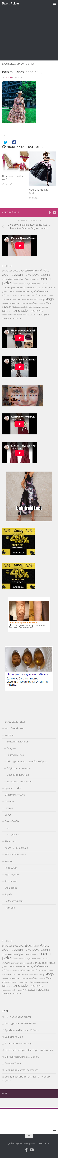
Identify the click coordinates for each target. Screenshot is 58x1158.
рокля (46, 315)
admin (8, 77)
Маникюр (9, 861)
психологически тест (12, 315)
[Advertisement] (29, 30)
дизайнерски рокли (25, 288)
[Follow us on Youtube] (54, 212)
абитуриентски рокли (22, 274)
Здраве (8, 894)
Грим (7, 828)
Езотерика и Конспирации (19, 1043)
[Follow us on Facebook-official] (49, 212)
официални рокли (16, 311)
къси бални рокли (15, 299)
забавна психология (11, 295)
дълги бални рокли (45, 287)
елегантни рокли (24, 291)
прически (37, 310)
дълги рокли (8, 291)
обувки (35, 303)
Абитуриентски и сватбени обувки (27, 761)
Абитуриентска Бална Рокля (20, 1023)
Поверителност (14, 901)
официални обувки (21, 307)
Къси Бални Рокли (14, 728)
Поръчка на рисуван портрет (21, 1070)
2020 (15, 270)
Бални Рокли (10, 3)
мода (49, 299)
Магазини (10, 907)
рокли (40, 314)
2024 (21, 270)
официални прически (38, 307)
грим (6, 287)
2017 (4, 271)
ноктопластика (23, 303)
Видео (8, 814)
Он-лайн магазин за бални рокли (22, 1057)
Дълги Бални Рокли (15, 721)
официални (8, 307)
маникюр (39, 299)
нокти (13, 303)
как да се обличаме (35, 295)
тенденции (8, 318)
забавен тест (40, 291)
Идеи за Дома (12, 874)
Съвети (9, 801)
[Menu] (54, 3)
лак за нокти (28, 299)
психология (29, 314)
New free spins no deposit (18, 1017)
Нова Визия (11, 868)
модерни (6, 303)
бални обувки (16, 279)
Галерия (9, 808)
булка (23, 284)
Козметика (11, 881)
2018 (10, 270)
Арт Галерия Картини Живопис (22, 1030)
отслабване (46, 303)
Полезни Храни (13, 1063)
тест (18, 318)
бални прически (32, 279)
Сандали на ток (15, 755)
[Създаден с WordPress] (12, 1143)
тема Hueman (43, 1143)
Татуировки (13, 834)
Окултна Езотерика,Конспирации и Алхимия (29, 1050)
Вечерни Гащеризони (18, 741)
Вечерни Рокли (37, 270)
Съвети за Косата (15, 794)
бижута (17, 284)
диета (14, 288)
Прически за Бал (13, 788)
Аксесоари (10, 841)
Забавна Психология (15, 854)
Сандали (11, 748)
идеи (23, 295)
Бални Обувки (12, 821)
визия (46, 283)
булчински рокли (34, 284)
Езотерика (11, 888)
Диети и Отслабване (16, 848)
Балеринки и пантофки (19, 781)
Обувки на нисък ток (18, 775)
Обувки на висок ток (18, 768)
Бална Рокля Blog (14, 1036)
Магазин (9, 735)
